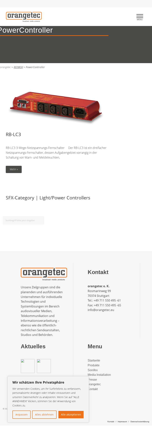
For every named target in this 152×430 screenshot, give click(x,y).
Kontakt (93, 389)
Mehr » (14, 169)
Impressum (122, 422)
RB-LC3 (13, 134)
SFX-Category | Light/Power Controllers (48, 197)
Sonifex (93, 370)
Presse (92, 379)
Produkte (94, 365)
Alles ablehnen (44, 414)
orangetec (94, 384)
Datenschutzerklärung (139, 422)
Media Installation (99, 374)
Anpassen (21, 414)
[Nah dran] (85, 379)
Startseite (94, 360)
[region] (48, 399)
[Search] (40, 219)
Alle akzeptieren (71, 414)
